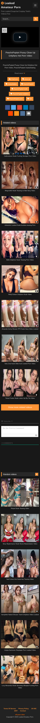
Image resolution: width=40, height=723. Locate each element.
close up (27, 79)
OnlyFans (14, 79)
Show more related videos (20, 407)
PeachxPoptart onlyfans (21, 94)
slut (30, 99)
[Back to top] (33, 717)
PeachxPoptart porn (16, 99)
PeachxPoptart (28, 84)
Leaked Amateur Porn (11, 5)
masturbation (12, 84)
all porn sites (20, 714)
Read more (19, 73)
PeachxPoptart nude (20, 89)
